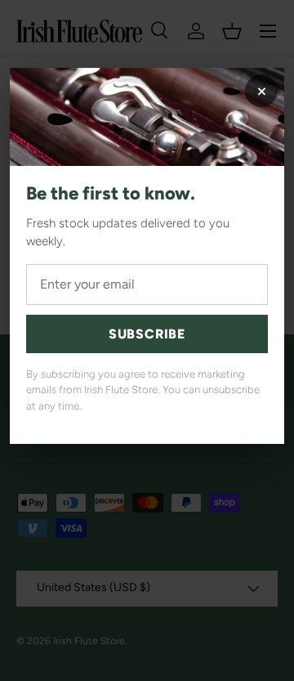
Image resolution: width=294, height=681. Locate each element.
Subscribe (147, 334)
